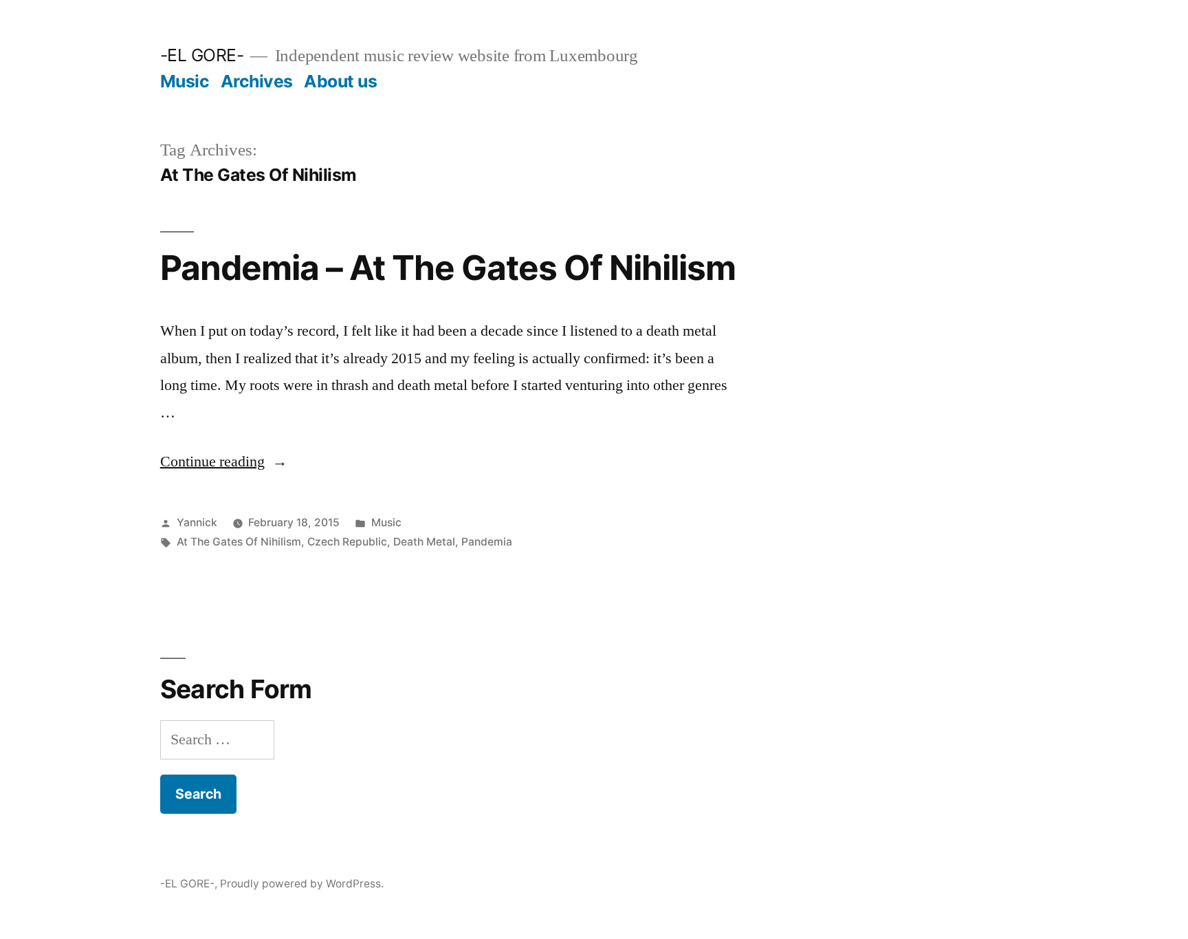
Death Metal (424, 541)
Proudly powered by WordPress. (302, 883)
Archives (257, 81)
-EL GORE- (202, 55)
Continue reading (223, 461)
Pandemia (486, 541)
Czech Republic (347, 541)
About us (340, 81)
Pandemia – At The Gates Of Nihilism (448, 267)
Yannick (197, 522)
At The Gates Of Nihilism (239, 541)
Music (185, 81)
